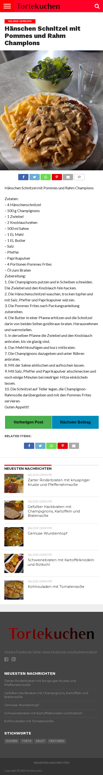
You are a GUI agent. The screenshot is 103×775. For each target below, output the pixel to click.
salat (40, 741)
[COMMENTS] (79, 175)
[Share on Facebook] (23, 175)
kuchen (11, 741)
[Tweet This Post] (34, 175)
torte (26, 741)
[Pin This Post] (57, 175)
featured (56, 741)
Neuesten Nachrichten (51, 762)
